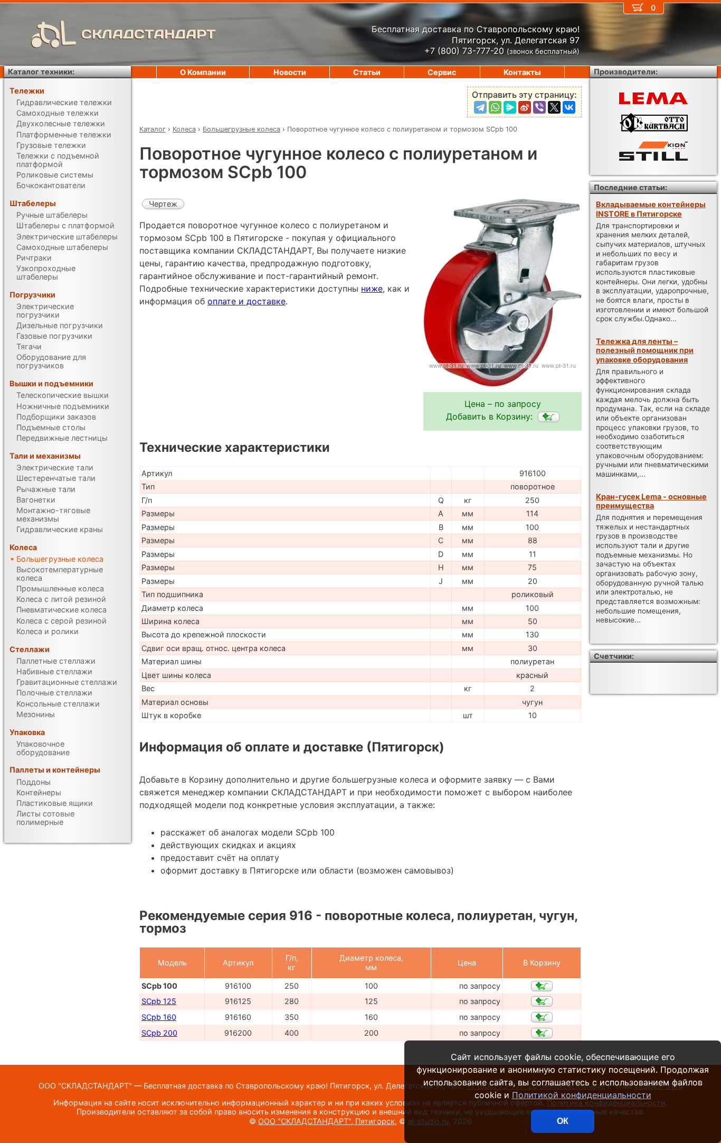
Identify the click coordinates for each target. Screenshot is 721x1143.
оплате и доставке (246, 301)
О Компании (203, 72)
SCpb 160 (158, 1016)
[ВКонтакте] (569, 107)
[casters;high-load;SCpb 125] (542, 1001)
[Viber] (539, 107)
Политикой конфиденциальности (581, 1095)
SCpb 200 (159, 1032)
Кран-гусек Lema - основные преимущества (651, 501)
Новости (289, 72)
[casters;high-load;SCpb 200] (542, 1033)
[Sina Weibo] (524, 107)
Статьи (367, 72)
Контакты (522, 72)
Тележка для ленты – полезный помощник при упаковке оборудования (645, 350)
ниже (372, 288)
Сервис (442, 72)
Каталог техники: (41, 71)
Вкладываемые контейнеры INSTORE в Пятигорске (651, 209)
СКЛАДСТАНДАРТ (148, 34)
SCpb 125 (158, 1001)
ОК (562, 1121)
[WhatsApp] (495, 107)
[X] (554, 107)
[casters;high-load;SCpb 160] (542, 1017)
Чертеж (163, 203)
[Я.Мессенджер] (510, 107)
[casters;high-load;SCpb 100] (548, 417)
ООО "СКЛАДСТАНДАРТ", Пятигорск (326, 1121)
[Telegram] (480, 107)
